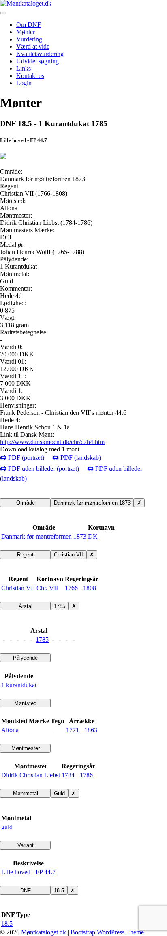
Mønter (25, 31)
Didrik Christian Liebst (30, 775)
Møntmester (25, 748)
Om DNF (28, 24)
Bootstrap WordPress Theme (107, 932)
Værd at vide (32, 46)
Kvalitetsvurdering (40, 53)
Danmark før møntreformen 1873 (92, 503)
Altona (10, 730)
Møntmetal (25, 793)
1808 (89, 587)
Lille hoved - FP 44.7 (28, 872)
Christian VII (68, 555)
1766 (71, 587)
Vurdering (29, 39)
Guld (59, 793)
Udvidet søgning (37, 61)
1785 (59, 606)
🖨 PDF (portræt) (22, 457)
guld (7, 827)
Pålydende (25, 658)
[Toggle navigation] (3, 13)
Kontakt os (30, 75)
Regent (25, 555)
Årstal (25, 606)
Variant (25, 845)
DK (93, 536)
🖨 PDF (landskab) (76, 457)
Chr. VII (47, 587)
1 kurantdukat (18, 685)
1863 (90, 730)
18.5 (59, 890)
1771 (72, 730)
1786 (86, 775)
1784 (68, 775)
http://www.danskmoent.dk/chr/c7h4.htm (52, 441)
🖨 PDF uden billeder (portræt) (39, 468)
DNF (25, 890)
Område (25, 503)
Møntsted (25, 703)
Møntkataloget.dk (43, 932)
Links (23, 68)
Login (24, 83)
